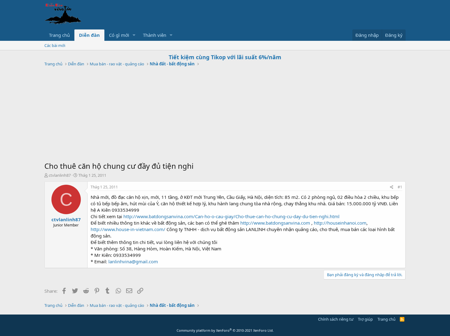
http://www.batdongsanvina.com (275, 223)
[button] (134, 35)
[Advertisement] (225, 115)
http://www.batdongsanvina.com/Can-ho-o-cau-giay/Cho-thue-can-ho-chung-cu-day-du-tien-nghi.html (231, 216)
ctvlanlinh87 (60, 175)
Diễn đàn (89, 35)
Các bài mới (54, 45)
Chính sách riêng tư (336, 319)
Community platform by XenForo (225, 330)
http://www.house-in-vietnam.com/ (128, 229)
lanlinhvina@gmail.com (133, 261)
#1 (400, 187)
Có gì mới (119, 35)
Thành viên (154, 35)
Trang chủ (59, 35)
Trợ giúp (365, 319)
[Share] (392, 187)
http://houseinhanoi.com (340, 223)
